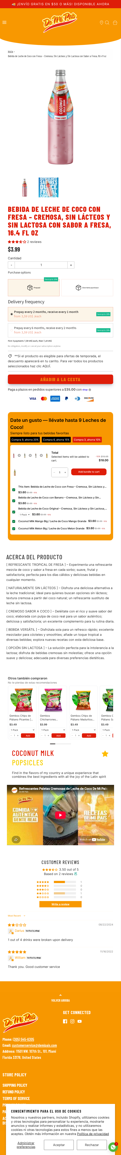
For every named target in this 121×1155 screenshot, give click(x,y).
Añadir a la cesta (60, 379)
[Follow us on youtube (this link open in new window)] (81, 1021)
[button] (24, 187)
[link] (13, 455)
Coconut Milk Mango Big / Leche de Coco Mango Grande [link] (52, 521)
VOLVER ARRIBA (60, 1000)
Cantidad (14, 258)
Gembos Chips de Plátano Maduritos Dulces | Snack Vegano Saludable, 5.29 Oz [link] (82, 717)
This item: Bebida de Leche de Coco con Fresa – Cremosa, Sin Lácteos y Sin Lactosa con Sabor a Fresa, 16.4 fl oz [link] (61, 487)
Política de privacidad (93, 1134)
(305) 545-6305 (23, 1039)
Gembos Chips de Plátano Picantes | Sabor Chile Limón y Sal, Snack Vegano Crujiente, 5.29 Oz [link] (21, 717)
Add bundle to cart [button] (89, 471)
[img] (17, 925)
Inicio (10, 51)
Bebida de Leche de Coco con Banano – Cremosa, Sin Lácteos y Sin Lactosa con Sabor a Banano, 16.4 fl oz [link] (58, 497)
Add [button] (28, 735)
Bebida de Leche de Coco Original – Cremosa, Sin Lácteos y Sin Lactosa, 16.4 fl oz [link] (61, 508)
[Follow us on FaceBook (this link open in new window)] (66, 1021)
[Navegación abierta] (4, 22)
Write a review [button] (60, 904)
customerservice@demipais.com (34, 1045)
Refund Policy (14, 1091)
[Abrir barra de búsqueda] (107, 22)
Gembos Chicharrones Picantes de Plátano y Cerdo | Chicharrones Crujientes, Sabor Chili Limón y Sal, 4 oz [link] (52, 717)
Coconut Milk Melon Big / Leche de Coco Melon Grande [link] (51, 528)
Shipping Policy (15, 1085)
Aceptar (59, 1145)
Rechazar (92, 1145)
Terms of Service (16, 1098)
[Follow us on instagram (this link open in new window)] (74, 1021)
